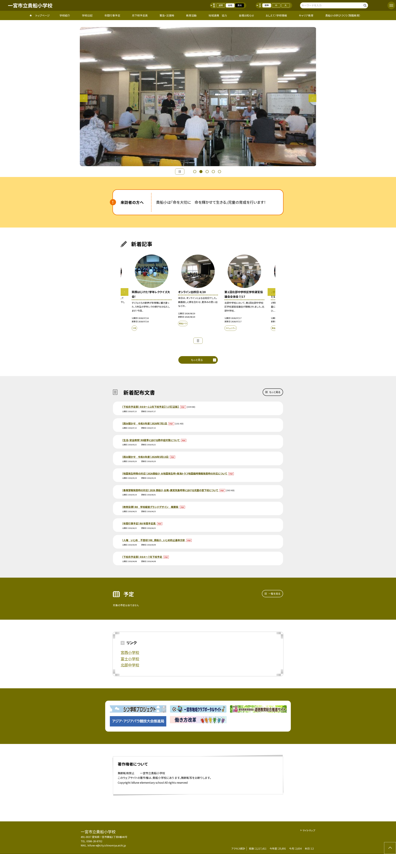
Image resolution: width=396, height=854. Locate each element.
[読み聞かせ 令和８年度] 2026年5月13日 (145, 457)
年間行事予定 (112, 15)
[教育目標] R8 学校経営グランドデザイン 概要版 (150, 507)
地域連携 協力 (218, 15)
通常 (221, 5)
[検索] (365, 5)
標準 (267, 5)
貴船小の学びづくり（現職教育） (343, 15)
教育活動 (191, 15)
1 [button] (194, 171)
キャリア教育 (306, 15)
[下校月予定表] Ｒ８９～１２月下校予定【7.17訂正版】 (150, 407)
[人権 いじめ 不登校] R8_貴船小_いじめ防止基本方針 (154, 540)
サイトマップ (308, 830)
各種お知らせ (246, 15)
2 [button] (200, 171)
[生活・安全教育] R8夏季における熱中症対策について (151, 440)
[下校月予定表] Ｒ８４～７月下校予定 (142, 557)
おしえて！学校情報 (276, 15)
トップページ (42, 15)
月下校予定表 (140, 15)
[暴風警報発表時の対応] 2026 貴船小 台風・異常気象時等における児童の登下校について (170, 490)
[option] (198, 96)
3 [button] (207, 171)
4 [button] (213, 171)
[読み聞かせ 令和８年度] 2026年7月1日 (145, 423)
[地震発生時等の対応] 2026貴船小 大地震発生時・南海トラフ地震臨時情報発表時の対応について (175, 473)
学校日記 (87, 15)
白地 (230, 5)
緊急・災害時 (167, 15)
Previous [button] (84, 98)
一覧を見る (274, 593)
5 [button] (219, 171)
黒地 (239, 5)
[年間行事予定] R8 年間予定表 (139, 523)
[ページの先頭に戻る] (390, 848)
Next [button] (312, 98)
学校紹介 (65, 15)
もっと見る (197, 360)
